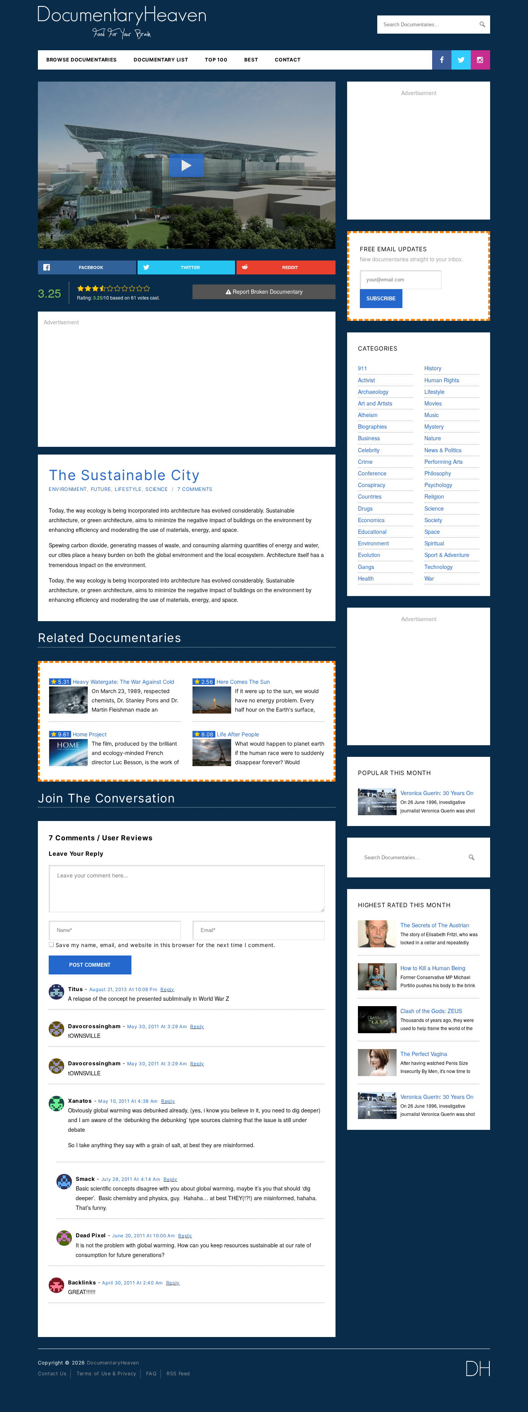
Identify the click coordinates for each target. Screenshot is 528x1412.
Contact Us (52, 1373)
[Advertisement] (187, 387)
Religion (434, 496)
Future (101, 489)
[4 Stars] (102, 288)
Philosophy (437, 473)
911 (362, 368)
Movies (433, 403)
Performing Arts (443, 461)
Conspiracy (371, 485)
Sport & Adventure (446, 555)
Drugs (365, 508)
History (432, 368)
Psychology (438, 485)
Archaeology (373, 391)
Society (433, 520)
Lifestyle (128, 489)
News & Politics (443, 450)
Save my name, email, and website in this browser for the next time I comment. (166, 945)
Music (431, 415)
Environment (68, 489)
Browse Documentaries (81, 60)
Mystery (434, 426)
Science (156, 489)
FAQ (151, 1373)
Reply (167, 989)
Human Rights (441, 380)
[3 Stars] (95, 288)
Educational (372, 531)
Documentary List (161, 60)
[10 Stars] (146, 288)
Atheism (368, 415)
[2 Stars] (88, 288)
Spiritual (434, 543)
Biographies (372, 426)
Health (366, 578)
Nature (432, 438)
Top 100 (216, 60)
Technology (438, 567)
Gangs (366, 567)
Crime (365, 461)
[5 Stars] (110, 288)
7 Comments (195, 489)
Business (369, 438)
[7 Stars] (124, 288)
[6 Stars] (117, 288)
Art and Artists (375, 403)
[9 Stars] (139, 288)
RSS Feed (178, 1373)
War (429, 578)
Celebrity (369, 450)
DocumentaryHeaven (113, 1363)
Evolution (369, 555)
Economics (371, 520)
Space (432, 531)
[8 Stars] (132, 288)
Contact (287, 60)
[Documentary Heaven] (122, 34)
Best (251, 60)
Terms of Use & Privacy (106, 1373)
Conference (372, 473)
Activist (366, 380)
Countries (370, 496)
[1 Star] (80, 288)
